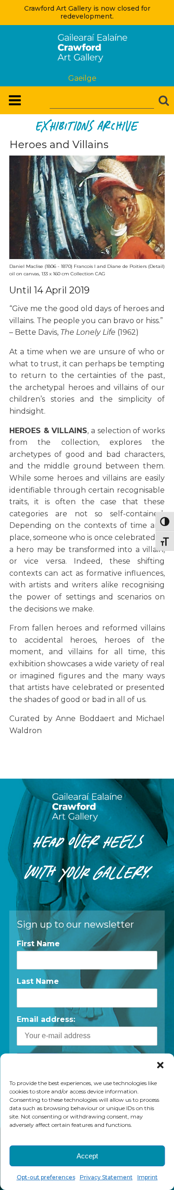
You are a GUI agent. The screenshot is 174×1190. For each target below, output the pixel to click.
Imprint (147, 1177)
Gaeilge (82, 78)
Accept (87, 1156)
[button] (160, 1065)
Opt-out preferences (46, 1177)
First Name (38, 943)
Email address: (46, 1019)
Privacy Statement (106, 1177)
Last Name (38, 981)
